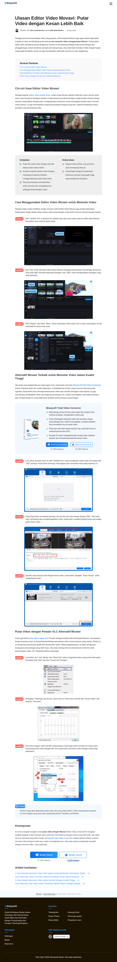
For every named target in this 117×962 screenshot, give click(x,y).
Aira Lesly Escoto (37, 30)
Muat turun (9, 944)
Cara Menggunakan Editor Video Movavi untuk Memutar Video (45, 70)
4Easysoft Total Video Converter (87, 385)
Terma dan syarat (75, 916)
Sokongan (9, 936)
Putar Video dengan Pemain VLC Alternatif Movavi (40, 76)
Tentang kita (53, 912)
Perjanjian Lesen (74, 920)
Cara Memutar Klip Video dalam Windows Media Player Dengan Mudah (47, 883)
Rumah (38, 894)
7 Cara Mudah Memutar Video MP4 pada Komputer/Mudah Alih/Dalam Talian (50, 873)
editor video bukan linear (40, 95)
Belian (7, 940)
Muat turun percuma (59, 445)
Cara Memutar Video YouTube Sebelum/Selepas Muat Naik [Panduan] (47, 877)
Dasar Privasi (53, 916)
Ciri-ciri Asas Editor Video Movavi (33, 67)
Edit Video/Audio (56, 30)
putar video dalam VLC (39, 638)
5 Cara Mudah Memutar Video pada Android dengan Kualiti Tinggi (45, 880)
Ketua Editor (53, 920)
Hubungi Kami (73, 912)
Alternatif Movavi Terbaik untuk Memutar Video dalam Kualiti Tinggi (47, 73)
